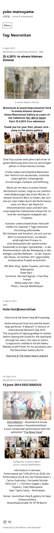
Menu (7, 25)
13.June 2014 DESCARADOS (22, 385)
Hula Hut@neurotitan (19, 309)
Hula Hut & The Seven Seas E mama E (27, 355)
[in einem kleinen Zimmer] (27, 98)
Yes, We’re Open (35, 118)
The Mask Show (33, 432)
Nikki (41, 51)
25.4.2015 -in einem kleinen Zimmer (22, 58)
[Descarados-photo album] (27, 457)
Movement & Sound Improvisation (20, 51)
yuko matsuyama (18, 11)
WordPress (20, 527)
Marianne (36, 527)
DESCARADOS (14, 422)
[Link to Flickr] (10, 522)
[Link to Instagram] (5, 522)
